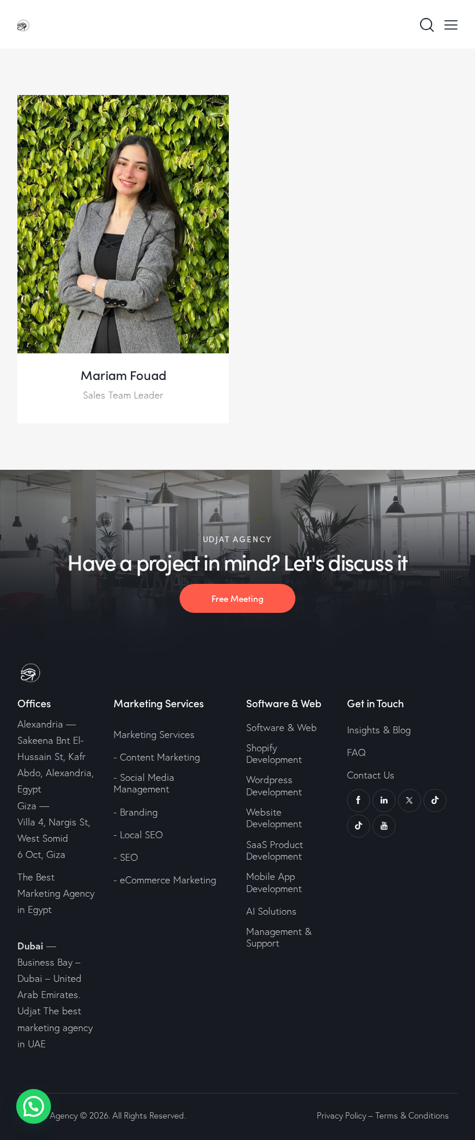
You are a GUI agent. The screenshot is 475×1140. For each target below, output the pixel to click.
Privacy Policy (341, 1115)
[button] (33, 1106)
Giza (26, 805)
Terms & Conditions (412, 1115)
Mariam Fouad (123, 374)
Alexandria (40, 724)
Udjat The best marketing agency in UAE (55, 1026)
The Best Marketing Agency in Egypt (55, 893)
